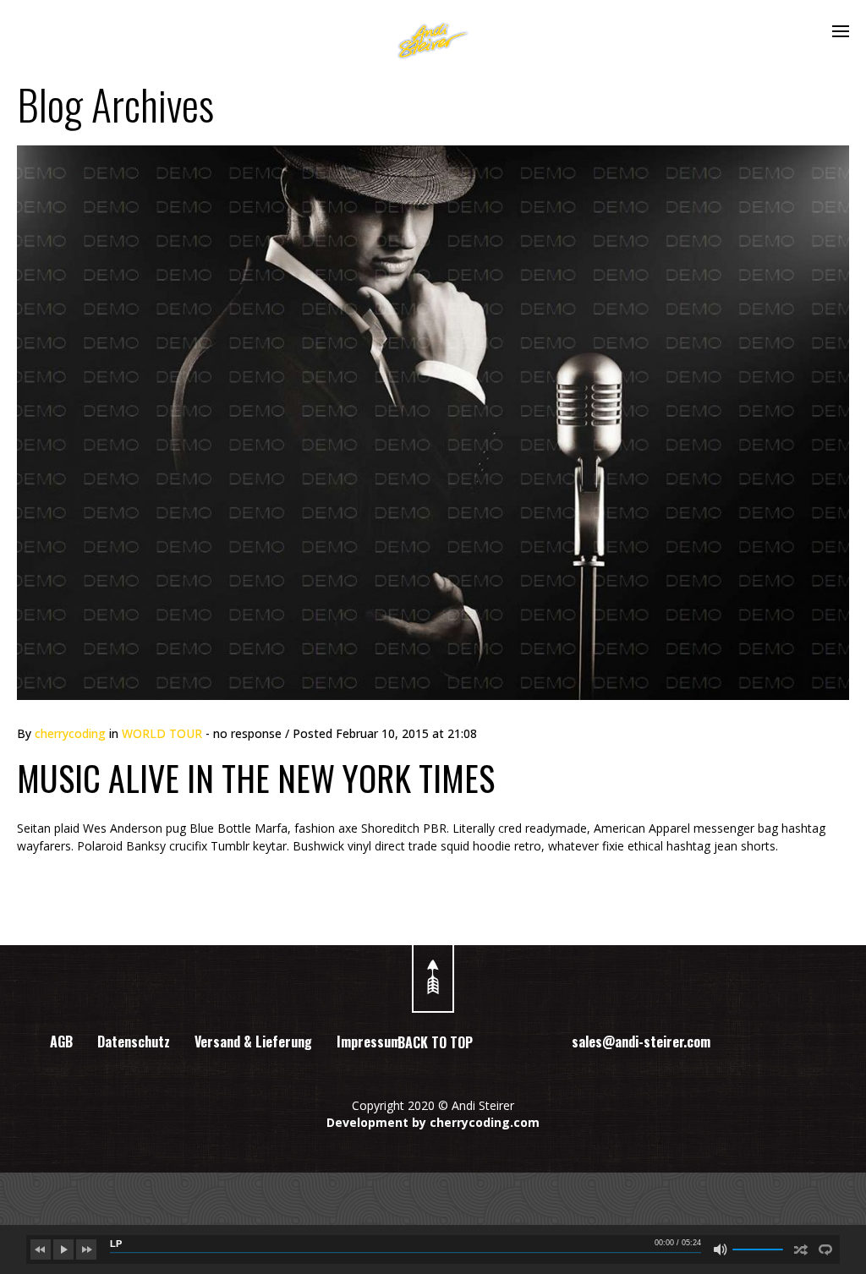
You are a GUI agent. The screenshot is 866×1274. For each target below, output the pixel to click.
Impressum (369, 1041)
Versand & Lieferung (253, 1041)
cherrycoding (70, 733)
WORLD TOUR (162, 733)
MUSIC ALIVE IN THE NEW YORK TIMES (256, 777)
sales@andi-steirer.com (641, 1041)
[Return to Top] (433, 970)
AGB (61, 1041)
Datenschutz (133, 1041)
